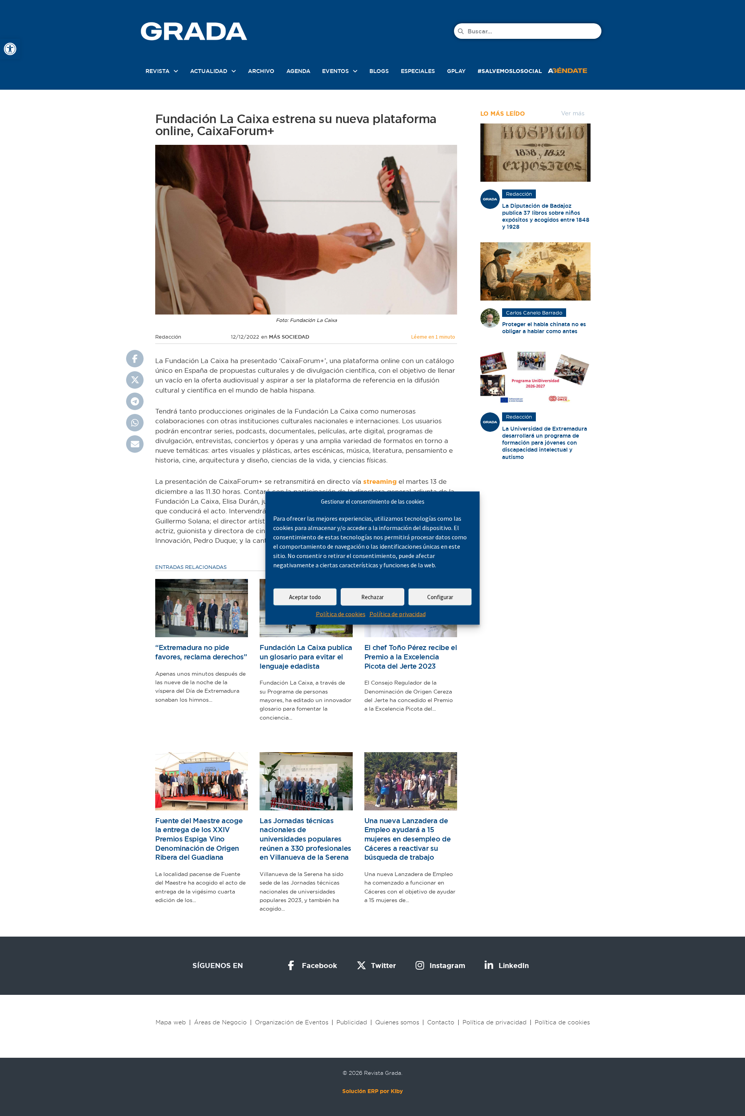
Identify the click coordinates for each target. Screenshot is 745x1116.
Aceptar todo (305, 597)
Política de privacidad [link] (397, 614)
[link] (10, 49)
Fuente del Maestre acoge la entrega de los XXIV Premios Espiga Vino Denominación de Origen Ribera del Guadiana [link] (199, 839)
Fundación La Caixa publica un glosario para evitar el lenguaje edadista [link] (306, 656)
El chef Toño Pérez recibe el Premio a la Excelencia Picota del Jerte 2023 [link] (410, 656)
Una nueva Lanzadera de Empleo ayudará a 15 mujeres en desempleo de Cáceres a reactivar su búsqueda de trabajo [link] (407, 839)
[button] (135, 358)
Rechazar (372, 597)
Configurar (440, 597)
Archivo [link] (261, 71)
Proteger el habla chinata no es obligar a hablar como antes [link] (544, 328)
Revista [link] (158, 71)
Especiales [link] (418, 71)
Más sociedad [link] (289, 337)
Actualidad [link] (208, 71)
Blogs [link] (379, 71)
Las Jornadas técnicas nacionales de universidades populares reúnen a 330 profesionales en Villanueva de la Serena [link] (305, 839)
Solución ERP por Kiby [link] (372, 1091)
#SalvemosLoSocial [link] (510, 71)
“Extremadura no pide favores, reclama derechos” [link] (201, 652)
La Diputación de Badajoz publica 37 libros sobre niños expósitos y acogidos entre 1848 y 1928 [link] (545, 216)
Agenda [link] (298, 71)
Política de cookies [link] (341, 614)
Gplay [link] (456, 71)
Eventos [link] (335, 71)
